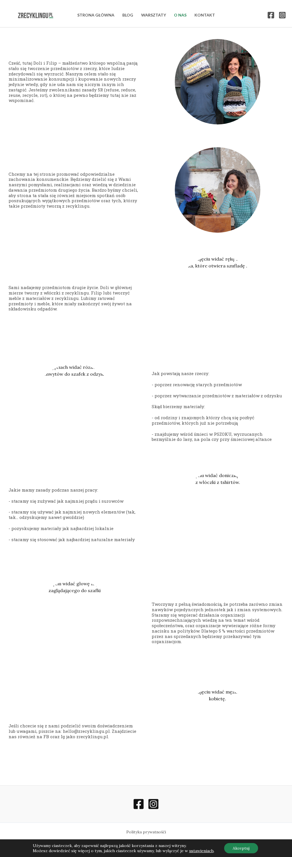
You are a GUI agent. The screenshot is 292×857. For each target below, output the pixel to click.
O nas (180, 15)
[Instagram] (282, 15)
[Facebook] (271, 15)
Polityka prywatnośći (146, 831)
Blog (127, 15)
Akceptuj (241, 848)
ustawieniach (201, 850)
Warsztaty (153, 15)
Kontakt (204, 15)
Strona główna (95, 15)
